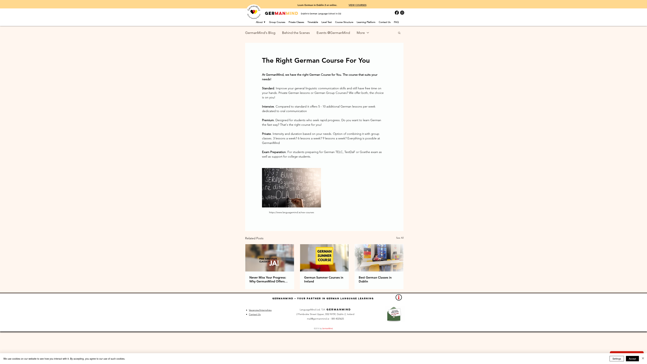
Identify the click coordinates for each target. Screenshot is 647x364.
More (361, 33)
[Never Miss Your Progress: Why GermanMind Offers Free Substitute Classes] (269, 257)
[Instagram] (402, 13)
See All (400, 237)
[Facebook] (397, 13)
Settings (616, 358)
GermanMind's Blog (260, 33)
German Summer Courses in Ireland (323, 279)
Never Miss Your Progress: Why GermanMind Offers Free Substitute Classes (267, 279)
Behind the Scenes (296, 33)
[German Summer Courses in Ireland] (324, 257)
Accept (632, 358)
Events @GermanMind (333, 33)
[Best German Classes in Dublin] (379, 257)
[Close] (643, 358)
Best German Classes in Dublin (375, 279)
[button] (399, 32)
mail (309, 318)
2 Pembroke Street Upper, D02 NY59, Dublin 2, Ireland (325, 314)
